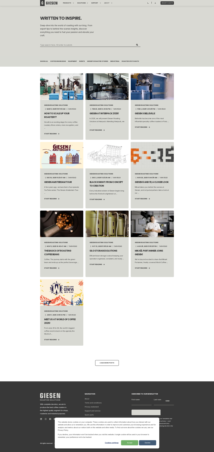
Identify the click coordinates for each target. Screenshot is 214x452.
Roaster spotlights (130, 61)
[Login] (155, 2)
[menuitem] (73, 3)
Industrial (114, 61)
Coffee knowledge (58, 61)
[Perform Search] (137, 44)
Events (82, 61)
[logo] (50, 396)
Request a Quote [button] (167, 3)
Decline (147, 443)
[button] (107, 363)
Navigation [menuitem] (90, 394)
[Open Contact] (148, 2)
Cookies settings (112, 443)
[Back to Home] (48, 3)
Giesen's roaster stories (97, 61)
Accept (129, 443)
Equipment (72, 61)
